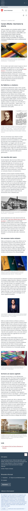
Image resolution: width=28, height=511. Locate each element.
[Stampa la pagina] (23, 15)
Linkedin (5, 480)
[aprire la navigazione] (26, 10)
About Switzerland (8, 10)
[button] (25, 454)
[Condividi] (26, 15)
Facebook (5, 477)
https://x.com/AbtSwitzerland (18, 477)
